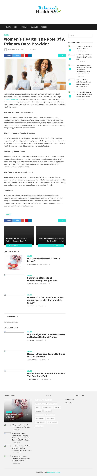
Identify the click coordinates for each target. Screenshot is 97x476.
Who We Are (68, 403)
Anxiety (44, 27)
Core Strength (50, 415)
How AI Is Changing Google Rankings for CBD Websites (46, 355)
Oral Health (47, 411)
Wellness (57, 407)
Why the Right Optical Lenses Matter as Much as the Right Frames (46, 335)
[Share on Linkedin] (30, 55)
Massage (24, 27)
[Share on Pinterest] (26, 55)
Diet (16, 27)
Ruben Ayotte (33, 264)
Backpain (34, 27)
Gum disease (39, 415)
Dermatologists (40, 418)
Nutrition (48, 400)
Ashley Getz (33, 359)
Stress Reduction (40, 422)
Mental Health (39, 400)
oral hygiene (50, 418)
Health (8, 27)
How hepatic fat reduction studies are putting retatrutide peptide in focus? (45, 300)
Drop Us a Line (69, 399)
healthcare (38, 411)
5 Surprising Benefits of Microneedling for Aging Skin (42, 279)
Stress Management (41, 403)
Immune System (52, 422)
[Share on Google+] (22, 55)
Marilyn (31, 306)
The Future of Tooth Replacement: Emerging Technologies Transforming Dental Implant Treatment (84, 69)
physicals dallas (12, 99)
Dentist (38, 407)
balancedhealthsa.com (54, 472)
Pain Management (47, 407)
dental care (53, 403)
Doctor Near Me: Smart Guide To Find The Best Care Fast (46, 374)
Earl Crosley (14, 49)
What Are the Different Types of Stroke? (43, 259)
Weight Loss (39, 426)
